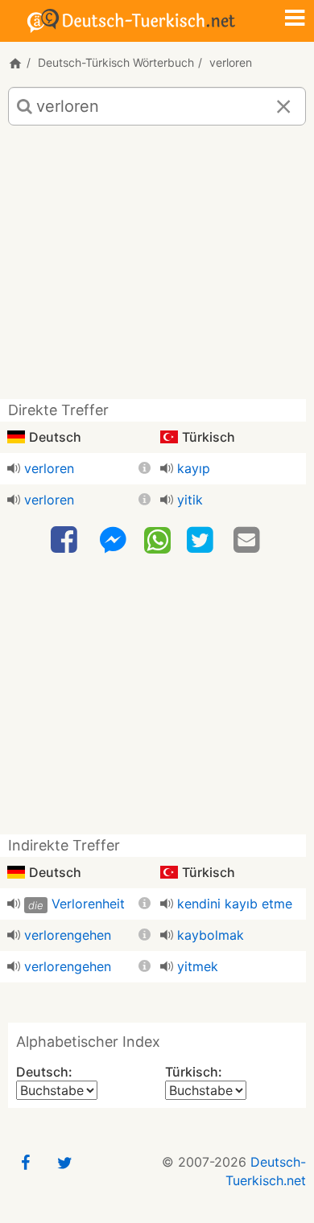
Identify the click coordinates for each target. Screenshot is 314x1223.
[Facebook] (66, 540)
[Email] (248, 540)
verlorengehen (67, 935)
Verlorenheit (88, 904)
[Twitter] (202, 540)
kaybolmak (210, 935)
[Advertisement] (157, 268)
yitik (190, 500)
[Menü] (294, 19)
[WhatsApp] (157, 539)
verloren (49, 468)
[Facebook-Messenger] (112, 540)
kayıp (193, 468)
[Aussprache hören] (14, 468)
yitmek (197, 966)
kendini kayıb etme (234, 904)
